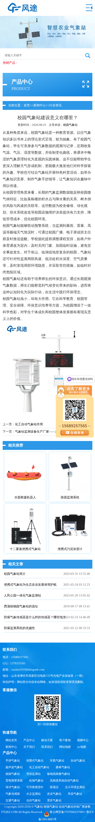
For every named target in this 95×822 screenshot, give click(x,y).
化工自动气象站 (39, 767)
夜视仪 (54, 787)
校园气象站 (70, 124)
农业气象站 (54, 793)
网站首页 (11, 740)
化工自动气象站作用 (29, 424)
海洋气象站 (13, 787)
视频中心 (83, 740)
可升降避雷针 (35, 787)
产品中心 (29, 740)
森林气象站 (63, 767)
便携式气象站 (35, 760)
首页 (27, 105)
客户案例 (65, 740)
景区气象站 (54, 800)
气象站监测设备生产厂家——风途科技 (41, 431)
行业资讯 (55, 105)
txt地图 (81, 746)
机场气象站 (36, 780)
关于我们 (29, 746)
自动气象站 (78, 760)
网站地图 (65, 746)
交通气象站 (13, 800)
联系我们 (47, 746)
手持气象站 (13, 760)
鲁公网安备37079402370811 (68, 812)
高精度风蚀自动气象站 (64, 780)
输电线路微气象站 (58, 773)
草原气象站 (75, 793)
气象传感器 (13, 793)
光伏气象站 (33, 800)
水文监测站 (33, 793)
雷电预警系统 (14, 780)
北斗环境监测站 (75, 787)
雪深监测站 (33, 773)
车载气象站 (57, 760)
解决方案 (47, 740)
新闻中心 (39, 105)
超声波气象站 (14, 767)
